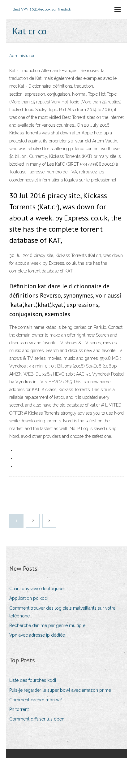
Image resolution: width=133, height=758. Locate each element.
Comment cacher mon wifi (35, 699)
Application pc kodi (28, 598)
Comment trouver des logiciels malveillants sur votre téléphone (62, 612)
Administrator (22, 55)
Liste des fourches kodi (32, 680)
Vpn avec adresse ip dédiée (37, 635)
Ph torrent (19, 709)
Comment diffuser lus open (36, 719)
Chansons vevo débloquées (37, 588)
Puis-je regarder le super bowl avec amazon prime (60, 690)
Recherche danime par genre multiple (47, 625)
